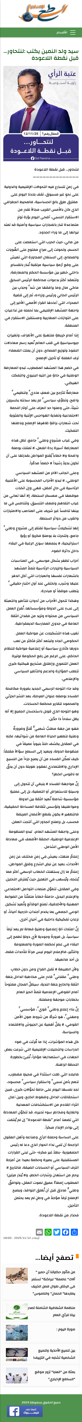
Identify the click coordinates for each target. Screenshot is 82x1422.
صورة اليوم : (65, 1329)
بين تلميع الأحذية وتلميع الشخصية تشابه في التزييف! (54, 1354)
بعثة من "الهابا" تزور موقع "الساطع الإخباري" (55, 1375)
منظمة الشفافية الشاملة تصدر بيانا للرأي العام (51, 1311)
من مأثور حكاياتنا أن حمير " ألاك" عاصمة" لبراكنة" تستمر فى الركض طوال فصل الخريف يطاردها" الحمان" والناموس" (53, 1283)
